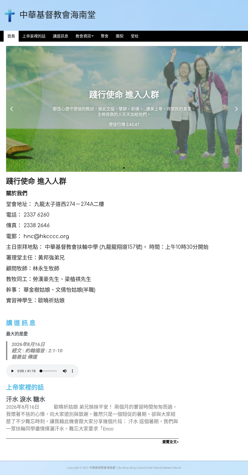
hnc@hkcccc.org (46, 236)
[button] (11, 109)
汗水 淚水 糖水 (25, 399)
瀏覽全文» (170, 442)
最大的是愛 (17, 333)
